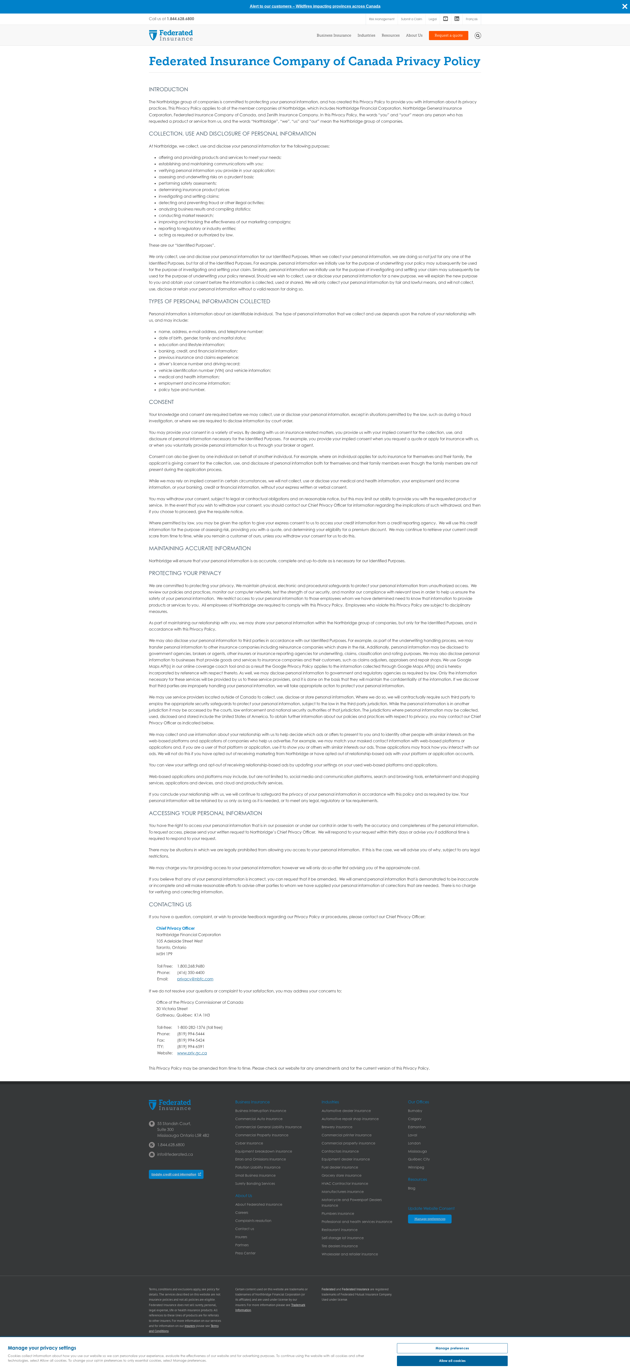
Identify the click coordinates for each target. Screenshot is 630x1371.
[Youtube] (445, 19)
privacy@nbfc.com (195, 978)
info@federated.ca (175, 1154)
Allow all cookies (452, 1361)
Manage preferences (452, 1348)
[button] (478, 35)
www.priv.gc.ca (192, 1053)
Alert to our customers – (273, 6)
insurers (190, 1326)
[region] (315, 1354)
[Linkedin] (456, 19)
